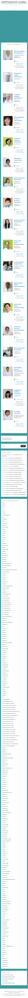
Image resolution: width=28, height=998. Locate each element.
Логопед (4, 695)
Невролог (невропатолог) (7, 768)
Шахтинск (4, 950)
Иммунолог (4, 644)
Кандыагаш (4, 652)
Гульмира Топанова (14, 486)
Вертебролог (5, 555)
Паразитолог (4, 796)
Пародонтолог (5, 798)
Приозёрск (4, 814)
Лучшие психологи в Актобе (8, 723)
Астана (3, 535)
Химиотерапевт (5, 936)
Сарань (3, 849)
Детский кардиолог (6, 594)
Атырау (3, 539)
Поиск (23, 446)
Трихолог (4, 911)
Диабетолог (4, 618)
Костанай (4, 679)
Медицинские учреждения (7, 758)
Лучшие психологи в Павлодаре (8, 737)
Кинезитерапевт (5, 670)
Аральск (4, 529)
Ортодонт (4, 784)
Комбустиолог (5, 675)
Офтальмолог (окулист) (7, 792)
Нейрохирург (5, 772)
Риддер (4, 843)
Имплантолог (4, 646)
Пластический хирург (6, 812)
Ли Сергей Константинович (19, 482)
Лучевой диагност (6, 699)
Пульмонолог (4, 826)
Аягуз (3, 541)
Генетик (4, 575)
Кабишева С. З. (16, 466)
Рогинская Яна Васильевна (7, 974)
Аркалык (4, 533)
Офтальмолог (5, 790)
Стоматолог (4, 877)
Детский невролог (6, 598)
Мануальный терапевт (6, 753)
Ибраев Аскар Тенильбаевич (20, 492)
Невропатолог (5, 770)
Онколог (4, 780)
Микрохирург (5, 764)
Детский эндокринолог (7, 616)
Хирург (3, 938)
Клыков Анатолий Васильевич (15, 476)
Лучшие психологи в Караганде (8, 731)
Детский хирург (5, 614)
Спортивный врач (5, 873)
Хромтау (4, 940)
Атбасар (4, 537)
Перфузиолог (5, 808)
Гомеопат (4, 590)
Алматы (3, 521)
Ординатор (4, 782)
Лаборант (4, 685)
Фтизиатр (4, 934)
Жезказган (4, 634)
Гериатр (4, 579)
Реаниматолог (5, 832)
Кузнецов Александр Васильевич (15, 472)
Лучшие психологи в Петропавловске (10, 739)
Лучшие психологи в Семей (7, 741)
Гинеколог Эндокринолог (7, 585)
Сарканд (4, 851)
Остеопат (4, 788)
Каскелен (4, 668)
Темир (3, 893)
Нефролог (4, 776)
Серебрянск (4, 867)
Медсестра (4, 760)
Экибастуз (4, 954)
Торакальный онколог (6, 901)
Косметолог (4, 677)
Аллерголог (4, 519)
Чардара (4, 944)
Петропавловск (5, 810)
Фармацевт (4, 923)
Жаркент (4, 632)
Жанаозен (4, 628)
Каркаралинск (5, 666)
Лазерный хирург (5, 687)
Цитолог (4, 942)
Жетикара (4, 636)
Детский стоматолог (6, 608)
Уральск (4, 915)
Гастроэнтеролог (5, 571)
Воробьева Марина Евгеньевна (8, 976)
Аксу (3, 509)
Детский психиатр (6, 606)
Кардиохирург (5, 664)
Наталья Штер (5, 980)
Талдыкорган (4, 887)
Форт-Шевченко (5, 932)
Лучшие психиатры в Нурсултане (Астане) (10, 711)
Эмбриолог (4, 958)
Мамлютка (4, 749)
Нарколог (4, 766)
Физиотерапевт (5, 928)
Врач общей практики (6, 563)
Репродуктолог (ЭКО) (6, 838)
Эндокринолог (5, 960)
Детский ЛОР (5, 596)
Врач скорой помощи (6, 565)
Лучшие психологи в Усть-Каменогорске (10, 743)
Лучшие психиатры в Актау (7, 701)
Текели (3, 891)
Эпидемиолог (5, 964)
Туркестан (4, 913)
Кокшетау (4, 672)
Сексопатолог (5, 859)
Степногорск (4, 875)
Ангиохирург (4, 523)
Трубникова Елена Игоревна (8, 978)
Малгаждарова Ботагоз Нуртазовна (19, 118)
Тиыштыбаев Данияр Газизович (8, 983)
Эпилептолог (4, 966)
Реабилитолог (5, 830)
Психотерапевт (5, 824)
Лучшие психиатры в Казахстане (9, 705)
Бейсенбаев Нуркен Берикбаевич (18, 369)
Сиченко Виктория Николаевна (14, 462)
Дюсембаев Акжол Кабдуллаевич (16, 488)
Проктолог (4, 816)
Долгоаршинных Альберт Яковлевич (16, 480)
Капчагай (4, 654)
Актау (3, 511)
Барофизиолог (5, 549)
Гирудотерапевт (5, 587)
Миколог (4, 762)
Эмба (3, 956)
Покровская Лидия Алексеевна (18, 75)
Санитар (4, 847)
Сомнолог (4, 869)
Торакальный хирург (6, 903)
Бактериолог (5, 545)
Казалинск (4, 650)
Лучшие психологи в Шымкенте (8, 745)
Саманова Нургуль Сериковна (17, 140)
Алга (3, 517)
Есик (3, 626)
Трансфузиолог (5, 909)
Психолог (4, 822)
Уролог (3, 917)
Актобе (3, 513)
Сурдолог (4, 881)
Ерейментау (4, 624)
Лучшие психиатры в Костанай (8, 709)
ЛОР (3, 697)
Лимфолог (4, 691)
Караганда (4, 656)
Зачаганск (4, 638)
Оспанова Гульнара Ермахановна (15, 458)
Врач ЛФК (4, 559)
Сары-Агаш (4, 853)
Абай (3, 502)
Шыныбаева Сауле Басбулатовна (15, 478)
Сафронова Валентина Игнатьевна (15, 484)
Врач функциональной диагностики (9, 569)
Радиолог (4, 828)
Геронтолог (4, 581)
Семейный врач (5, 863)
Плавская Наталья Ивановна (17, 200)
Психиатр (4, 820)
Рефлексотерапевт (6, 840)
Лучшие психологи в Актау (7, 721)
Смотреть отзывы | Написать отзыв (19, 64)
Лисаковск (4, 693)
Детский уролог (5, 612)
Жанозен (4, 630)
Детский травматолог (6, 610)
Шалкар (3, 948)
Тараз (3, 889)
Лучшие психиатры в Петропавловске (10, 715)
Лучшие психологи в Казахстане (8, 729)
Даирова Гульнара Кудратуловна (16, 468)
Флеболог (4, 930)
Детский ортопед (6, 602)
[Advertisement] (14, 26)
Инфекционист (5, 648)
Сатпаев (4, 855)
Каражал (4, 658)
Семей (3, 861)
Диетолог (4, 620)
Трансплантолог (5, 907)
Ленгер (3, 689)
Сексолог (4, 857)
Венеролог (4, 553)
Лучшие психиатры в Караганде (8, 707)
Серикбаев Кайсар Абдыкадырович (17, 470)
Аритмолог (4, 531)
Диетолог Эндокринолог (7, 622)
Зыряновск (4, 640)
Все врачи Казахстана (6, 438)
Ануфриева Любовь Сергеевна (17, 391)
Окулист (4, 778)
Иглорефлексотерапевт (7, 642)
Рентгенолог (4, 836)
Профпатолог (5, 818)
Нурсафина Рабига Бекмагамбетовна (17, 464)
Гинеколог (4, 583)
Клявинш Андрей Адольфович (18, 96)
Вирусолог (4, 557)
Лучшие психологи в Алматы (8, 725)
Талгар (3, 885)
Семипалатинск (5, 865)
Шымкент (4, 952)
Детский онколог (5, 600)
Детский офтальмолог (6, 604)
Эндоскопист (5, 962)
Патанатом (4, 800)
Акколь (3, 504)
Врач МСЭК (4, 561)
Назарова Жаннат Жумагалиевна (14, 490)
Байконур (4, 543)
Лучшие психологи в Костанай (8, 733)
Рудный (3, 845)
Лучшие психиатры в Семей (8, 717)
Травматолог (4, 905)
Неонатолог (4, 774)
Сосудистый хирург (6, 871)
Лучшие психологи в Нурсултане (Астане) (10, 735)
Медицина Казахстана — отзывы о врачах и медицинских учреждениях (14, 2)
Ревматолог (4, 834)
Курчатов (4, 681)
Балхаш (3, 547)
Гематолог (4, 573)
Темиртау (4, 895)
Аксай (3, 507)
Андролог (4, 525)
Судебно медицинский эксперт (8, 879)
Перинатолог (5, 806)
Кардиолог (4, 662)
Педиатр (4, 804)
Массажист (4, 755)
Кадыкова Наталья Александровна (19, 328)
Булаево (4, 551)
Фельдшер (4, 926)
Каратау (4, 660)
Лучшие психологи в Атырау (8, 727)
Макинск (4, 747)
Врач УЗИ (4, 567)
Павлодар (4, 794)
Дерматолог (4, 592)
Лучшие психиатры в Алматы (8, 703)
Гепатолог (4, 577)
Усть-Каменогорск (6, 919)
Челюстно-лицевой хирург (7, 946)
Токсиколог (4, 899)
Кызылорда (4, 683)
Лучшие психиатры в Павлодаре (8, 713)
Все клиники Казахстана (7, 439)
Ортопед (4, 786)
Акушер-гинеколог (6, 515)
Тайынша (4, 883)
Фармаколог (4, 921)
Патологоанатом (5, 802)
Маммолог (4, 751)
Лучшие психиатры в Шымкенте (8, 719)
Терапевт (4, 897)
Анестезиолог (5, 527)
